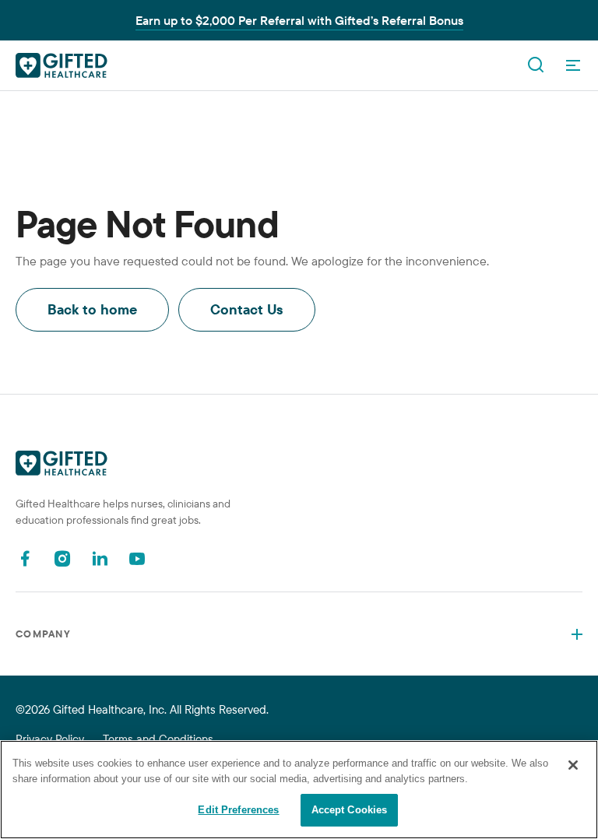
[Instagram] (62, 558)
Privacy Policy (50, 739)
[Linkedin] (99, 558)
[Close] (573, 765)
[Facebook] (25, 558)
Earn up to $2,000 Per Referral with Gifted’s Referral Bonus (299, 20)
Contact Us (246, 309)
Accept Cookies (349, 810)
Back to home (92, 309)
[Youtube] (137, 558)
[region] (299, 789)
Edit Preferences (238, 810)
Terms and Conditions (158, 739)
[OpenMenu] (573, 65)
